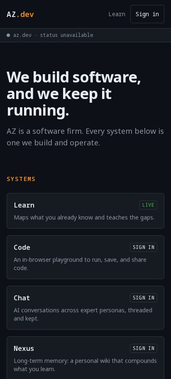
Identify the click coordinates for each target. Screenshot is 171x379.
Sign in (147, 14)
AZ (20, 14)
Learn (116, 14)
